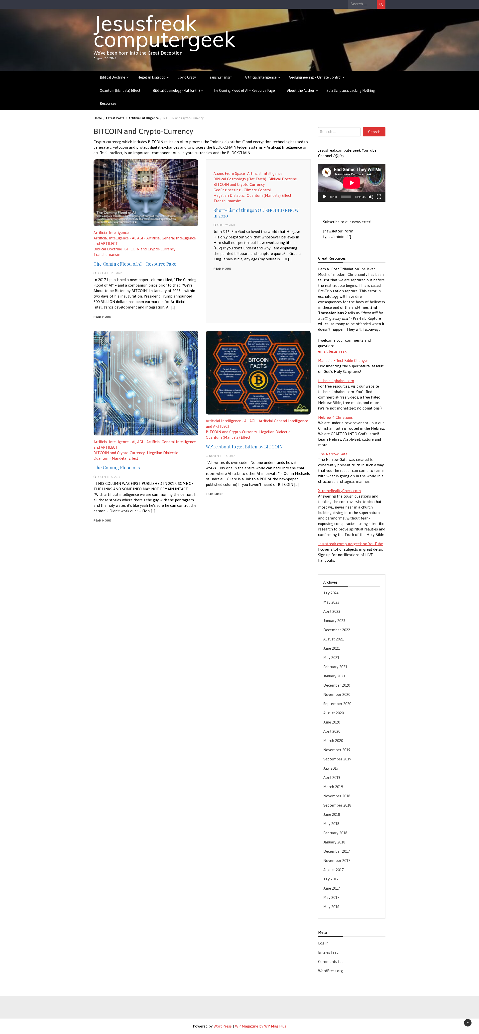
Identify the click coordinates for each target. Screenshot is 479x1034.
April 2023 (331, 611)
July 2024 (331, 593)
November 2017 (336, 860)
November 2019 (336, 750)
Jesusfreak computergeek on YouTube (350, 544)
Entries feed (328, 952)
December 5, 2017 (108, 476)
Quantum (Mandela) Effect (120, 90)
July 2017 (331, 879)
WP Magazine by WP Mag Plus (260, 1026)
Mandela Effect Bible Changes (343, 360)
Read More (102, 316)
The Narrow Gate (333, 454)
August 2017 (333, 870)
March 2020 (333, 740)
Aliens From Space (229, 173)
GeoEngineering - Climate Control (242, 190)
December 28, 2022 (109, 273)
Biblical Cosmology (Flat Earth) (176, 90)
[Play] (324, 196)
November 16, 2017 (222, 455)
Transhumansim (220, 77)
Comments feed (332, 961)
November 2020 (336, 694)
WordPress (223, 1026)
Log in (323, 943)
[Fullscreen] (378, 196)
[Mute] (370, 196)
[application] (351, 183)
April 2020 (331, 731)
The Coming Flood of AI (118, 468)
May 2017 (331, 897)
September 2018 (337, 805)
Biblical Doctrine (112, 77)
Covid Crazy (187, 77)
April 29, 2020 (226, 224)
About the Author (300, 90)
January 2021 (334, 676)
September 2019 (337, 759)
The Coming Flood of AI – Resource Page (243, 90)
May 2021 (331, 657)
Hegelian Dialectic (151, 77)
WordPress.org (330, 971)
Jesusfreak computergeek (164, 30)
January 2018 (334, 842)
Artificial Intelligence (261, 77)
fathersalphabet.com (336, 381)
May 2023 (331, 602)
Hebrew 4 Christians (335, 417)
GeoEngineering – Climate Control (315, 77)
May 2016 (331, 907)
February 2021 (335, 667)
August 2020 (333, 713)
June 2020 (331, 722)
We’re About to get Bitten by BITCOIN (244, 447)
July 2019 (331, 768)
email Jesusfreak (332, 351)
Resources (108, 103)
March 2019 (333, 787)
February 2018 (335, 833)
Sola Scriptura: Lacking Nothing (351, 90)
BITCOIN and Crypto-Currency (149, 249)
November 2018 (336, 796)
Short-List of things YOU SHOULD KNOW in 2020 (256, 213)
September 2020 (337, 704)
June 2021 (331, 648)
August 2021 (333, 639)
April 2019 (331, 777)
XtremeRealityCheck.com (339, 491)
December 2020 (336, 685)
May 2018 (331, 824)
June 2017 (331, 888)
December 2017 (336, 851)
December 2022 (336, 630)
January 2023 (334, 621)
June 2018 (331, 814)
